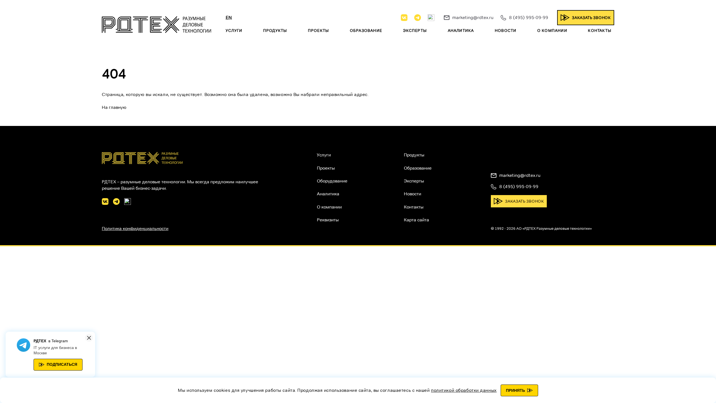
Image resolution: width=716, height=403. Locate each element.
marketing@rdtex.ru (472, 17)
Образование (366, 30)
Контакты (599, 30)
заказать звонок (591, 17)
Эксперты (415, 30)
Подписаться (62, 364)
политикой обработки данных (464, 390)
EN (229, 17)
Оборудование (332, 181)
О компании (552, 30)
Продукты (275, 30)
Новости (505, 30)
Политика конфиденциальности (135, 228)
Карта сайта (416, 219)
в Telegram (58, 341)
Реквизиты (328, 219)
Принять (515, 390)
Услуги (234, 30)
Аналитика (461, 30)
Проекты (318, 30)
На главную (114, 107)
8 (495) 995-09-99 (528, 17)
